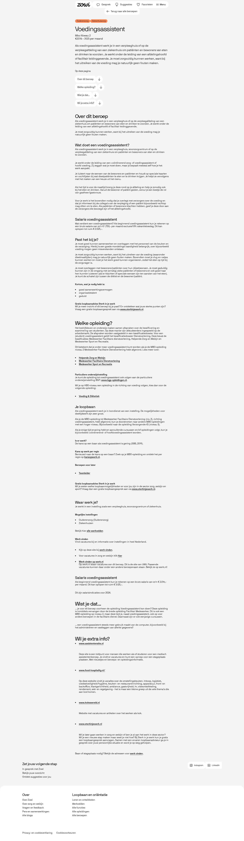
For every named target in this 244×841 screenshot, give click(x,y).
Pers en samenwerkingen (35, 811)
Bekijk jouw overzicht (33, 773)
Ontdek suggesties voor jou (36, 776)
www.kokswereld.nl (89, 702)
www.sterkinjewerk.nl (131, 309)
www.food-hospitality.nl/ (92, 670)
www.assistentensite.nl (91, 643)
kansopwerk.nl (92, 457)
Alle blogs (27, 815)
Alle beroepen (79, 815)
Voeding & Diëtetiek (89, 396)
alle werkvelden (95, 530)
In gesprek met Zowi (33, 769)
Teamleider (84, 473)
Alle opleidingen (80, 811)
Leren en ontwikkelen (83, 799)
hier (120, 555)
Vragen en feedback (33, 807)
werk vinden (106, 550)
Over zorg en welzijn (32, 803)
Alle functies (78, 807)
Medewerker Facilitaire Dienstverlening (99, 361)
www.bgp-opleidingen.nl (114, 380)
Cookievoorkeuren (66, 832)
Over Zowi (27, 799)
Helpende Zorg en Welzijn (92, 357)
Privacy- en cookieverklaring (37, 832)
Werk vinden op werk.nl (91, 561)
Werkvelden (78, 803)
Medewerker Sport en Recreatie (95, 364)
